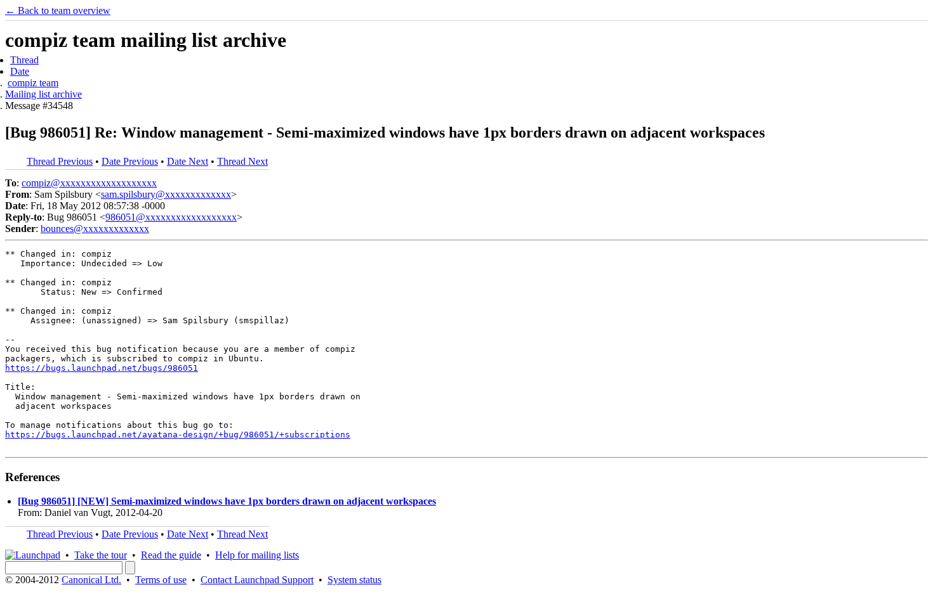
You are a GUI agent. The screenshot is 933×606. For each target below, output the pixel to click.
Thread (24, 60)
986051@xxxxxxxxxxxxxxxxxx (171, 217)
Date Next (187, 161)
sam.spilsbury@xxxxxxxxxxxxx (166, 194)
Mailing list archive (43, 94)
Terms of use (161, 579)
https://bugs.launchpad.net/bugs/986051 (101, 368)
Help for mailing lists (257, 555)
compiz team (33, 82)
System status (354, 579)
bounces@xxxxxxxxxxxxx (95, 228)
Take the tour (100, 555)
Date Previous (130, 161)
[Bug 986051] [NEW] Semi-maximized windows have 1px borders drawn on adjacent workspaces (227, 501)
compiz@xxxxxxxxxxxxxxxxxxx (89, 182)
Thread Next (242, 161)
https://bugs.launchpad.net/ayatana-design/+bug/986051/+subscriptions (177, 434)
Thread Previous (60, 161)
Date (19, 71)
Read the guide (171, 555)
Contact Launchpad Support (257, 579)
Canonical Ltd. (91, 579)
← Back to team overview (57, 10)
